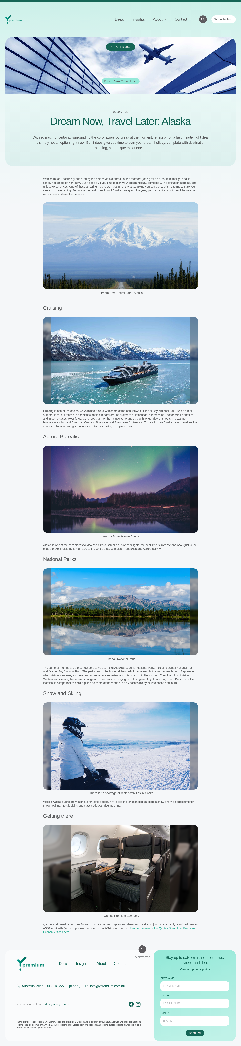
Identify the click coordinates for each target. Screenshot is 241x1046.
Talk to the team (223, 19)
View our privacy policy (195, 969)
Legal (66, 1004)
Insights (138, 19)
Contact (181, 19)
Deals (119, 19)
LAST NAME (166, 995)
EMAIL (163, 1013)
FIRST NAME (167, 978)
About (158, 19)
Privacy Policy (51, 1004)
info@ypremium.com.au (107, 986)
